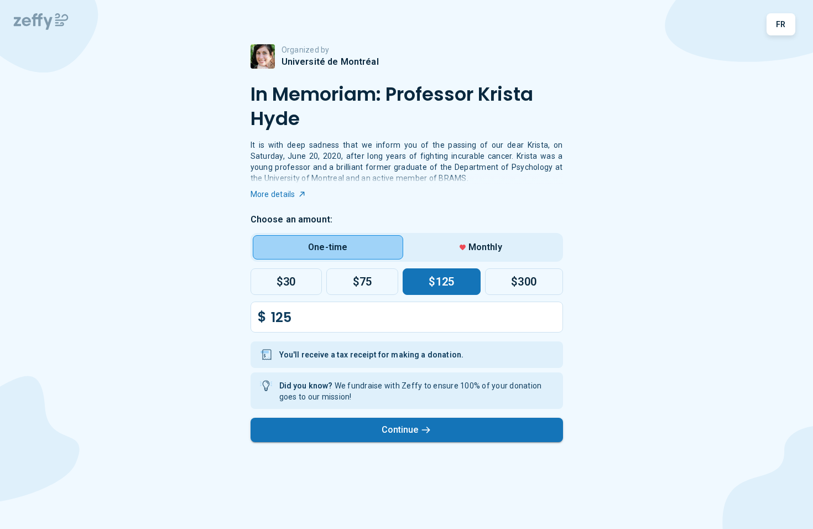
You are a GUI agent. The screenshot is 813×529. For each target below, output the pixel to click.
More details (273, 194)
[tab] (328, 247)
